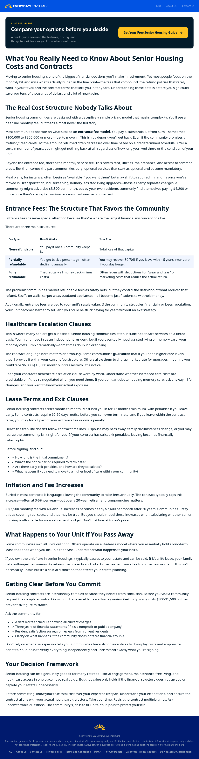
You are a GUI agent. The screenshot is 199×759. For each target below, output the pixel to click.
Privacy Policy (54, 751)
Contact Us (188, 6)
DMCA (97, 751)
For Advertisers (113, 751)
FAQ (158, 6)
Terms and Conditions (78, 751)
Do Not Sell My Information (176, 751)
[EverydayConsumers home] (26, 6)
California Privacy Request (141, 751)
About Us (171, 6)
